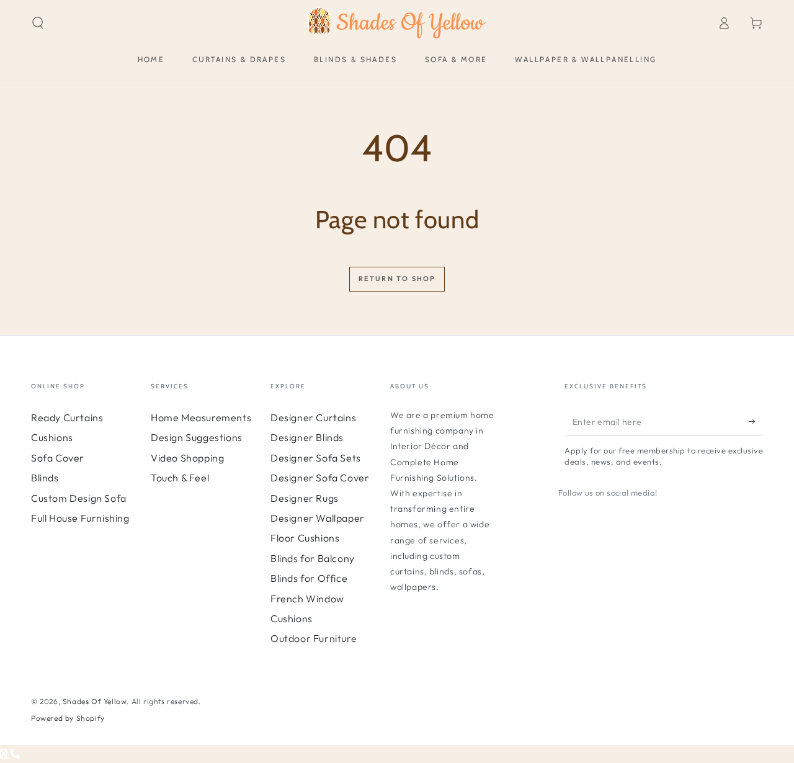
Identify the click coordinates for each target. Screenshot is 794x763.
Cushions (52, 437)
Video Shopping (187, 458)
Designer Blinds (307, 437)
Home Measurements (201, 417)
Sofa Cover (57, 458)
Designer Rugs (304, 498)
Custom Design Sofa (79, 498)
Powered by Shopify (68, 718)
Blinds (45, 477)
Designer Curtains (313, 417)
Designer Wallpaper (317, 518)
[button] (38, 23)
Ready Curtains (67, 417)
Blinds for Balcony (312, 558)
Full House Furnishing (80, 518)
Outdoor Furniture (313, 638)
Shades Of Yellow (95, 701)
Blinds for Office (308, 578)
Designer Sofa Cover (319, 477)
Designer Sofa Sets (315, 458)
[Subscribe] (756, 421)
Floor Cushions (304, 538)
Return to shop (397, 278)
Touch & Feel (180, 477)
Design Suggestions (197, 437)
